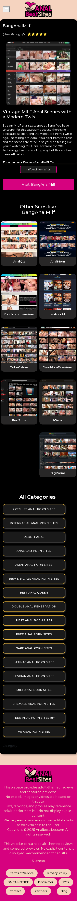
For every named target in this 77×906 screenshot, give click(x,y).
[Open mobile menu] (6, 9)
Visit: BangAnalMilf (38, 184)
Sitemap (38, 861)
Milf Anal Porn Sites (38, 169)
